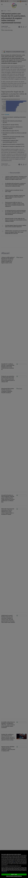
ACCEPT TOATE (14, 874)
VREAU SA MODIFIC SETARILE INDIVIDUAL (14, 876)
